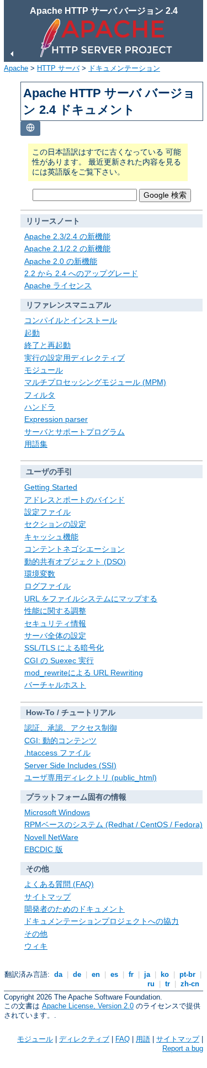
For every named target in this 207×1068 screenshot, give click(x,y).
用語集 (35, 444)
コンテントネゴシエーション (74, 548)
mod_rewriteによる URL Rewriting (83, 672)
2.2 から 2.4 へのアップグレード (81, 273)
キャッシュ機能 (51, 536)
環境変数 (39, 573)
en (95, 974)
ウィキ (35, 946)
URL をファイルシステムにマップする (90, 598)
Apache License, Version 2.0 (88, 1006)
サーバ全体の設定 (55, 635)
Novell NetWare (51, 837)
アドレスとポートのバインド (74, 499)
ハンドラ (39, 407)
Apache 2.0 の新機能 (60, 261)
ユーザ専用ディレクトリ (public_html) (90, 777)
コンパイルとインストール (70, 320)
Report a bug (182, 1048)
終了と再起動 (47, 345)
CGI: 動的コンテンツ (60, 740)
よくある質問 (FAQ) (59, 884)
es (114, 974)
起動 (32, 333)
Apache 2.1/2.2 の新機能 (67, 248)
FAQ (122, 1039)
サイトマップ (47, 896)
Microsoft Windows (57, 812)
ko (164, 974)
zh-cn (189, 984)
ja (147, 974)
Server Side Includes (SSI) (70, 765)
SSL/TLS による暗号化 (64, 647)
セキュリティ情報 (55, 623)
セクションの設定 (55, 524)
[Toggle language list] (30, 128)
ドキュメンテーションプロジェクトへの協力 (101, 921)
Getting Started (50, 487)
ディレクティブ (84, 1039)
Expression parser (56, 419)
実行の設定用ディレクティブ (74, 357)
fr (131, 974)
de (77, 974)
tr (167, 984)
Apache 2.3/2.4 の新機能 (67, 236)
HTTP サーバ (58, 68)
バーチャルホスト (55, 684)
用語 (143, 1039)
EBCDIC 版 (43, 849)
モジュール (43, 370)
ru (151, 984)
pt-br (187, 974)
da (58, 974)
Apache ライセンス (58, 285)
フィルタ (39, 394)
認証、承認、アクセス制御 (70, 727)
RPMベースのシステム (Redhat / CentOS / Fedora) (113, 824)
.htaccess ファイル (57, 752)
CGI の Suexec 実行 (59, 660)
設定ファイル (47, 511)
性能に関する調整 (55, 610)
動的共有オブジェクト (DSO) (75, 561)
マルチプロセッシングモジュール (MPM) (95, 382)
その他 (35, 933)
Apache (16, 68)
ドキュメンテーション (124, 68)
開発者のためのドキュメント (74, 909)
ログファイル (47, 585)
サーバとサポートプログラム (74, 431)
